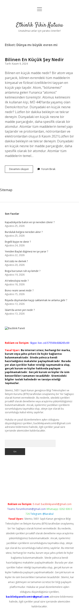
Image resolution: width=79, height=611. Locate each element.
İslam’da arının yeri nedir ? (20, 310)
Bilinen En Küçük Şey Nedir (34, 59)
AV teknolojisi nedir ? (17, 280)
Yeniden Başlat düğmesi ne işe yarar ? (26, 251)
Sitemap (6, 190)
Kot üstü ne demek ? (16, 261)
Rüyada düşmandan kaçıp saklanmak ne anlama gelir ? (36, 300)
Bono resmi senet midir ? (19, 290)
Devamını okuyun (21, 170)
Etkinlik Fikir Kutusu (39, 25)
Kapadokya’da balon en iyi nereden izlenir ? (29, 222)
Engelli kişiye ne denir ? (18, 241)
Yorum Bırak (48, 169)
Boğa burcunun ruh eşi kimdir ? (22, 271)
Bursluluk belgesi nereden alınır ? (24, 232)
